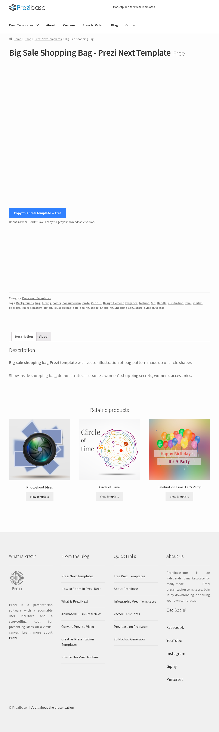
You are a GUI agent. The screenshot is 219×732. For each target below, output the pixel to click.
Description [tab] (24, 336)
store (138, 308)
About (51, 25)
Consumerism (71, 303)
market (198, 303)
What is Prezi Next (74, 601)
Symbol (149, 308)
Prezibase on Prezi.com (131, 626)
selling (84, 308)
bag (37, 303)
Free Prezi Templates (129, 576)
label (188, 303)
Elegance (131, 303)
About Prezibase (126, 588)
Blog (114, 25)
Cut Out (96, 303)
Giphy (171, 666)
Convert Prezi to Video (77, 626)
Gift (153, 303)
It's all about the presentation (51, 707)
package (14, 308)
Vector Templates (127, 614)
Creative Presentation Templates (77, 642)
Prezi (13, 638)
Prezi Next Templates (48, 39)
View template (39, 497)
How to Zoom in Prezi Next (81, 588)
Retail (48, 308)
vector (159, 308)
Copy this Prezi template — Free (37, 213)
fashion (144, 303)
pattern (37, 308)
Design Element (113, 303)
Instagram (175, 653)
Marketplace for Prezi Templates (134, 7)
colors (57, 303)
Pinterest (174, 679)
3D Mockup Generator (129, 639)
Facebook (175, 627)
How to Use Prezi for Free (80, 657)
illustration (175, 303)
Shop (28, 39)
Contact (131, 25)
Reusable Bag (62, 308)
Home (17, 39)
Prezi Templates (21, 25)
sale (75, 308)
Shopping (106, 308)
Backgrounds (25, 303)
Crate (86, 303)
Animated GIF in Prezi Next (81, 614)
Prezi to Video (93, 25)
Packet (26, 308)
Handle (161, 303)
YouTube (174, 640)
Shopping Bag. (124, 308)
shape (94, 308)
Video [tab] (43, 336)
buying (46, 303)
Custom (69, 25)
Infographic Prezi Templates (135, 601)
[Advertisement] (109, 258)
